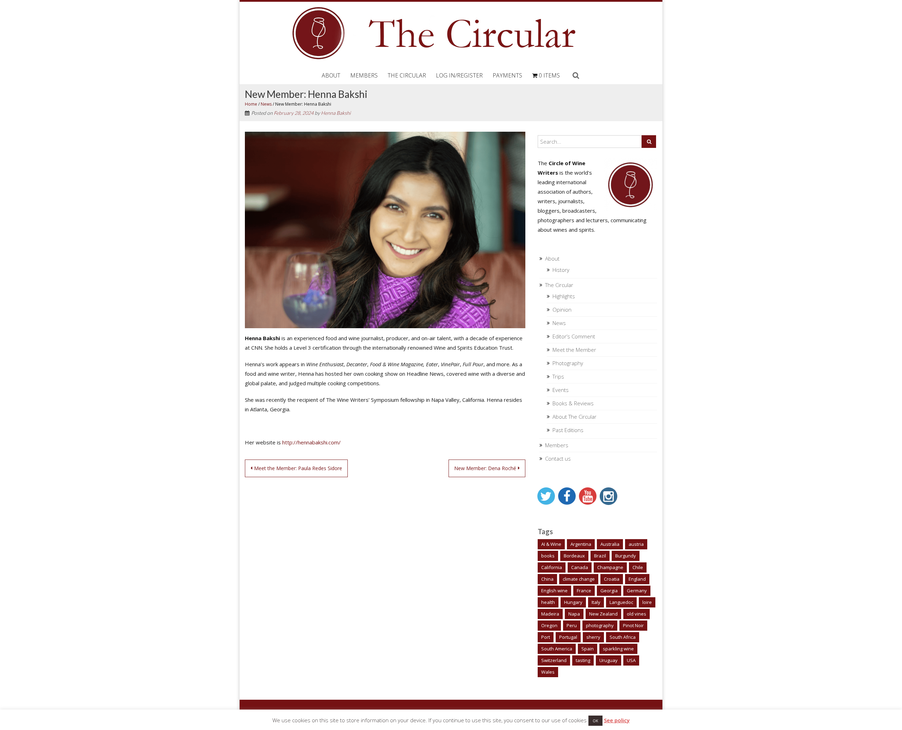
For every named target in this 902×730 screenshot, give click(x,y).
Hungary (573, 602)
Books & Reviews (573, 403)
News (266, 104)
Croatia (611, 579)
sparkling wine (618, 648)
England (637, 579)
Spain (587, 648)
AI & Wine (551, 544)
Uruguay (608, 660)
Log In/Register (459, 75)
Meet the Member (574, 349)
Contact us (558, 458)
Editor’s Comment (573, 336)
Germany (637, 590)
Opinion (562, 309)
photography (600, 625)
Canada (579, 567)
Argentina (580, 544)
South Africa (623, 637)
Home (251, 104)
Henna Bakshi (336, 113)
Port (545, 637)
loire (647, 602)
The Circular (407, 75)
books (548, 556)
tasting (583, 660)
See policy (617, 720)
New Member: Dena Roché (485, 468)
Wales (548, 672)
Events (560, 389)
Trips (558, 376)
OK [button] (595, 720)
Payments (507, 75)
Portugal (568, 637)
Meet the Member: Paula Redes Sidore (298, 468)
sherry (593, 637)
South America (556, 648)
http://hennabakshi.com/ (311, 442)
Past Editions (567, 429)
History (560, 269)
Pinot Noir (633, 625)
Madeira (550, 614)
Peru (572, 625)
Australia (609, 544)
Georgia (609, 590)
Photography (567, 363)
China (547, 579)
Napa (574, 614)
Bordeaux (574, 556)
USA (631, 660)
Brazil (600, 556)
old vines (636, 614)
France (584, 590)
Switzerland (554, 660)
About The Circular (574, 416)
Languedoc (621, 602)
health (548, 602)
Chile (637, 567)
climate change (579, 579)
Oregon (549, 625)
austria (636, 544)
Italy (596, 602)
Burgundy (625, 556)
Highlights (563, 296)
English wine (554, 590)
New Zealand (603, 614)
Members (364, 75)
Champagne (610, 567)
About (331, 75)
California (551, 567)
